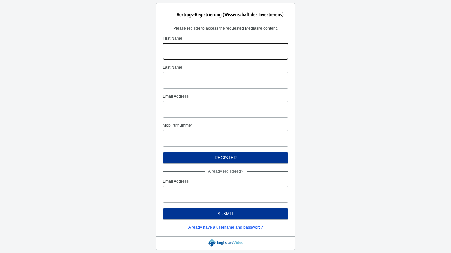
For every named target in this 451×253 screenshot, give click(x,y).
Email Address (176, 96)
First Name (172, 38)
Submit (225, 213)
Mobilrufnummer (177, 125)
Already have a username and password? (225, 227)
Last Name (172, 67)
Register (226, 157)
